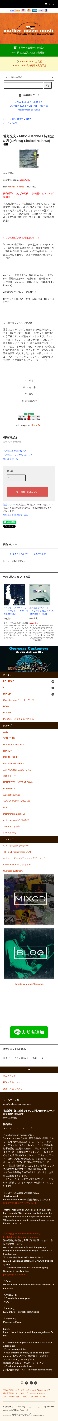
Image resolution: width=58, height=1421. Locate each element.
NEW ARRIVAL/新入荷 (31, 61)
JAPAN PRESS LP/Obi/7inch (23, 106)
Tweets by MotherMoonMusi (29, 984)
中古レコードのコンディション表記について (24, 858)
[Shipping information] (14, 1274)
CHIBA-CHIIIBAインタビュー (17, 865)
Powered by (7, 1415)
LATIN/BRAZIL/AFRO (13, 763)
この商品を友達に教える (14, 451)
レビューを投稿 (39, 553)
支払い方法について (11, 1390)
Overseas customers (13, 871)
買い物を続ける (10, 459)
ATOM (42, 1397)
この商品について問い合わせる (18, 455)
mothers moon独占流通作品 (16, 820)
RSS (36, 1397)
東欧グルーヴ (9, 776)
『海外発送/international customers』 (22, 1233)
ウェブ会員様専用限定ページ (16, 846)
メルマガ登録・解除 (11, 1397)
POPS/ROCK (9, 789)
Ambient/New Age (11, 795)
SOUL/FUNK (9, 738)
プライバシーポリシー (35, 1393)
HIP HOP (7, 751)
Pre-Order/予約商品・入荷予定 (31, 65)
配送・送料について (29, 1390)
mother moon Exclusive (29, 110)
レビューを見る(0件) (19, 553)
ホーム (6, 119)
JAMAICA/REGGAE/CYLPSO (17, 770)
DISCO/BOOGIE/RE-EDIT (15, 744)
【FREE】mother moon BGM (17, 852)
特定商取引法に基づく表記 (15, 515)
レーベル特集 (9, 833)
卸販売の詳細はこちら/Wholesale (20, 1203)
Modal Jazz (37, 425)
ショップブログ (27, 1397)
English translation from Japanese (20, 1237)
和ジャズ (44, 106)
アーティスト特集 (11, 826)
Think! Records (16, 186)
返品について (9, 504)
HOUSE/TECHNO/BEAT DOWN (18, 782)
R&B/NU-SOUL (10, 757)
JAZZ (28, 119)
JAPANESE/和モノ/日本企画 (29, 102)
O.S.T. (6, 807)
